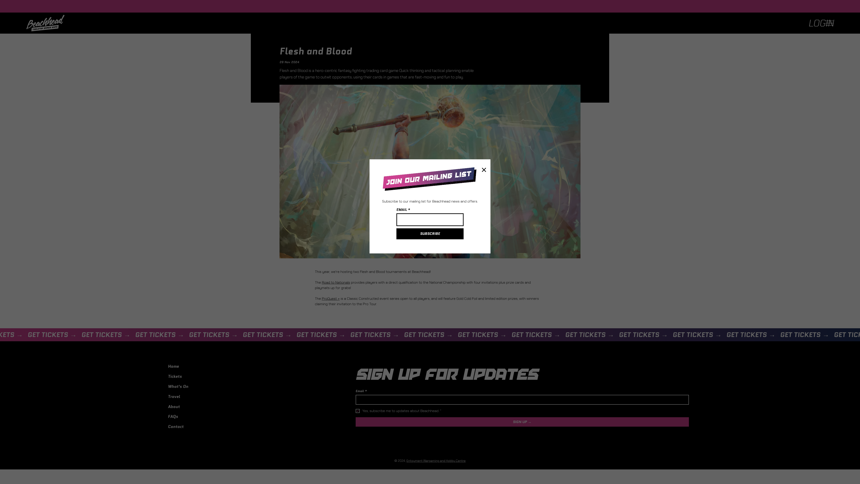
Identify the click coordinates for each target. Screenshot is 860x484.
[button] (484, 170)
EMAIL (401, 210)
